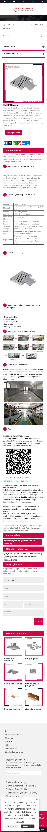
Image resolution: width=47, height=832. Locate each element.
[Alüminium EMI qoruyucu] (34, 672)
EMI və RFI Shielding (32, 554)
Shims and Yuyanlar (26, 557)
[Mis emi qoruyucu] (34, 697)
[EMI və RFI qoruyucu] (13, 646)
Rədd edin (12, 826)
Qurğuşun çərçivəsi (13, 554)
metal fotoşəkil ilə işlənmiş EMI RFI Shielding (20, 542)
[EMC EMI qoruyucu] (13, 672)
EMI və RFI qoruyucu (9, 660)
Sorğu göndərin (13, 133)
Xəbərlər (8, 741)
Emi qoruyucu (31, 659)
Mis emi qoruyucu (33, 709)
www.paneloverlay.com (20, 521)
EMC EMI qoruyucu (13, 684)
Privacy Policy (39, 825)
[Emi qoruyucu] (34, 646)
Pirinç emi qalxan (12, 709)
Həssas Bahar (10, 560)
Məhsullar (11, 25)
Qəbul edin (27, 826)
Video (7, 745)
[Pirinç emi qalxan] (13, 697)
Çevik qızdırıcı (10, 557)
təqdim (38, 621)
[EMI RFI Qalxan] (23, 83)
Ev (6, 731)
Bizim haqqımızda (12, 734)
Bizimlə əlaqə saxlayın (14, 752)
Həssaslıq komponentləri (25, 25)
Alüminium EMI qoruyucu (32, 685)
